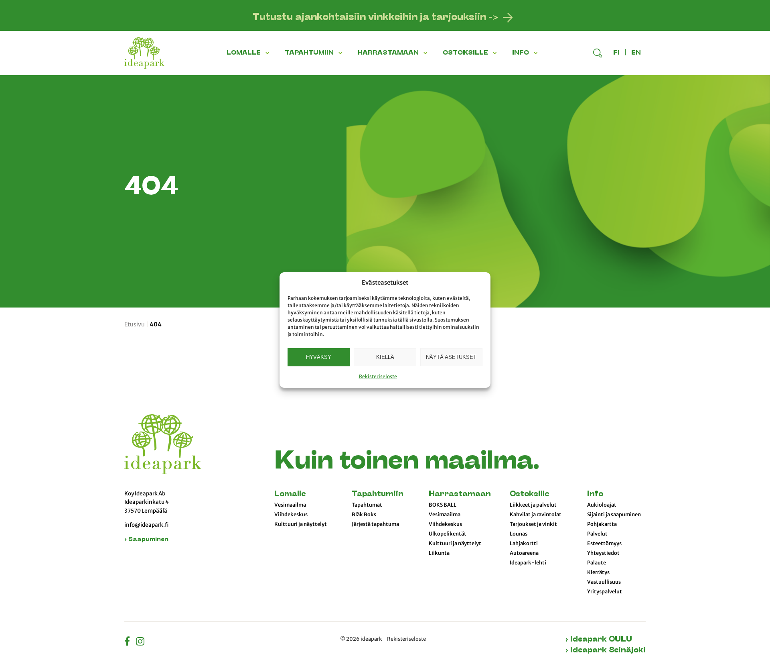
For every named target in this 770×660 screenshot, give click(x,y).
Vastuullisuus (604, 582)
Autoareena (524, 553)
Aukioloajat (601, 505)
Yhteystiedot (603, 553)
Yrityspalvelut (604, 592)
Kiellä (385, 357)
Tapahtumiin (377, 494)
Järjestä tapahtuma (375, 524)
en (636, 53)
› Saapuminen (146, 540)
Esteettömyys (604, 543)
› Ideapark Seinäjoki (605, 650)
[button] (269, 53)
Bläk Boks (364, 514)
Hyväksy (318, 357)
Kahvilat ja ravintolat (535, 514)
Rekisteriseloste (378, 376)
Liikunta (439, 553)
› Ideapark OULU (598, 640)
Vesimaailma (290, 505)
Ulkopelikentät (447, 534)
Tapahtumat (367, 505)
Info (595, 494)
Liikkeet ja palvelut (533, 505)
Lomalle (290, 494)
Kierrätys (598, 572)
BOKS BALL (442, 505)
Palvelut (597, 534)
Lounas (518, 534)
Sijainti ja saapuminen (614, 514)
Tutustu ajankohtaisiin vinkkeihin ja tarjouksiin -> (375, 17)
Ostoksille (529, 494)
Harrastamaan (460, 494)
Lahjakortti (524, 543)
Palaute (596, 563)
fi (616, 53)
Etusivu (134, 324)
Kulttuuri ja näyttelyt (300, 524)
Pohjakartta (602, 524)
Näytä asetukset (451, 357)
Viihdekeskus (291, 514)
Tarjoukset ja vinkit (533, 524)
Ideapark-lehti (528, 563)
